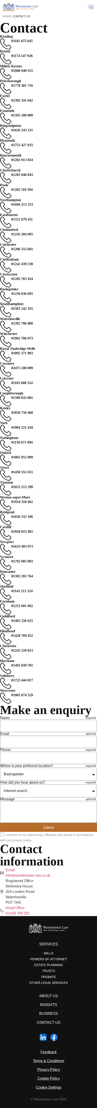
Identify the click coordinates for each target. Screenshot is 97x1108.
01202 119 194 (22, 189)
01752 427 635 (22, 145)
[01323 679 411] (5, 222)
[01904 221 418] (5, 430)
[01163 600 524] (5, 385)
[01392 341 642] (5, 103)
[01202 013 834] (5, 162)
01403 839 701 (22, 665)
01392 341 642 (22, 100)
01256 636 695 (22, 294)
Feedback (49, 1052)
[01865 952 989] (5, 460)
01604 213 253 (22, 204)
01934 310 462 (22, 502)
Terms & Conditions (48, 1061)
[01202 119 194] (5, 192)
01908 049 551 (22, 71)
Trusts (48, 971)
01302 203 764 (22, 576)
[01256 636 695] (5, 296)
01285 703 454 (22, 279)
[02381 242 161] (5, 311)
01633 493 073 (22, 546)
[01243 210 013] (5, 653)
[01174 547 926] (5, 58)
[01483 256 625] (5, 623)
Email (4, 734)
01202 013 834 (22, 160)
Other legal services (48, 983)
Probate (48, 977)
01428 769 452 (22, 635)
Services (48, 944)
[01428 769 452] (5, 638)
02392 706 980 (22, 323)
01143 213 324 (22, 591)
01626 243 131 (22, 130)
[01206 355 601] (5, 252)
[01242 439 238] (5, 267)
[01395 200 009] (5, 118)
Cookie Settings (48, 1087)
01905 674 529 (22, 695)
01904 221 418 (22, 427)
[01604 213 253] (5, 207)
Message (7, 799)
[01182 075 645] (5, 44)
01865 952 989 (22, 457)
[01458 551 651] (5, 475)
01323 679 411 (22, 219)
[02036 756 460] (5, 415)
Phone (5, 750)
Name (5, 718)
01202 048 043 (22, 175)
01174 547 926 (22, 56)
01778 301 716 (22, 85)
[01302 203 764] (5, 579)
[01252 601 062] (5, 608)
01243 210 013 (22, 650)
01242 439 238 (22, 264)
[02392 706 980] (5, 326)
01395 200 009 (22, 115)
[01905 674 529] (5, 698)
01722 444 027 (22, 680)
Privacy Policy (48, 1070)
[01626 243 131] (5, 133)
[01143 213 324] (5, 594)
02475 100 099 (22, 368)
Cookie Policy (48, 1078)
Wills (48, 953)
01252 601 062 (22, 606)
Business (48, 1013)
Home (7, 16)
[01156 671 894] (5, 445)
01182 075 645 (22, 41)
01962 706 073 (22, 338)
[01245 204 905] (5, 237)
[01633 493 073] (5, 549)
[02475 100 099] (5, 371)
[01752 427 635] (5, 148)
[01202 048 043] (5, 177)
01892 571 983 (22, 353)
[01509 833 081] (5, 400)
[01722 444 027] (5, 683)
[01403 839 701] (5, 668)
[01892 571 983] (5, 356)
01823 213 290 (22, 487)
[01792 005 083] (5, 564)
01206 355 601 (22, 249)
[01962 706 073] (5, 341)
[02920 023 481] (5, 534)
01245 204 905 (22, 234)
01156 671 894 (22, 442)
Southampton (11, 304)
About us (48, 996)
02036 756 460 (22, 412)
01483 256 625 (22, 621)
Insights (48, 1005)
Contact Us (48, 1022)
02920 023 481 (22, 531)
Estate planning (48, 965)
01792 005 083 (22, 561)
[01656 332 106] (5, 519)
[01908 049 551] (5, 73)
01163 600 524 (22, 383)
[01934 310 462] (5, 504)
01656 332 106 (22, 517)
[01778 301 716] (5, 88)
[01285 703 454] (5, 281)
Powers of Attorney (48, 959)
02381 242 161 (22, 308)
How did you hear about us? (22, 782)
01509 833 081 (22, 398)
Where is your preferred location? (26, 766)
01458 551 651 (22, 472)
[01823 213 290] (5, 490)
